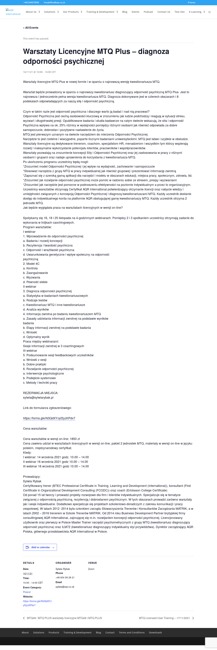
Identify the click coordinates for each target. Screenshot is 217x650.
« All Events (30, 27)
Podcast (148, 12)
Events (135, 12)
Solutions (49, 12)
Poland (27, 592)
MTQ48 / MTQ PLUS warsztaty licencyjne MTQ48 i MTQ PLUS (64, 618)
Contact (110, 632)
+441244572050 (31, 2)
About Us (31, 12)
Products (54, 632)
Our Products (71, 12)
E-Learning (195, 12)
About (25, 632)
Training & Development (100, 12)
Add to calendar (40, 547)
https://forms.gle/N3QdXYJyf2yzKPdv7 (49, 418)
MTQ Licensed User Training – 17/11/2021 (165, 618)
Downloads (155, 632)
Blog (124, 12)
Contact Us (163, 12)
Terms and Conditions (132, 632)
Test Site (180, 12)
